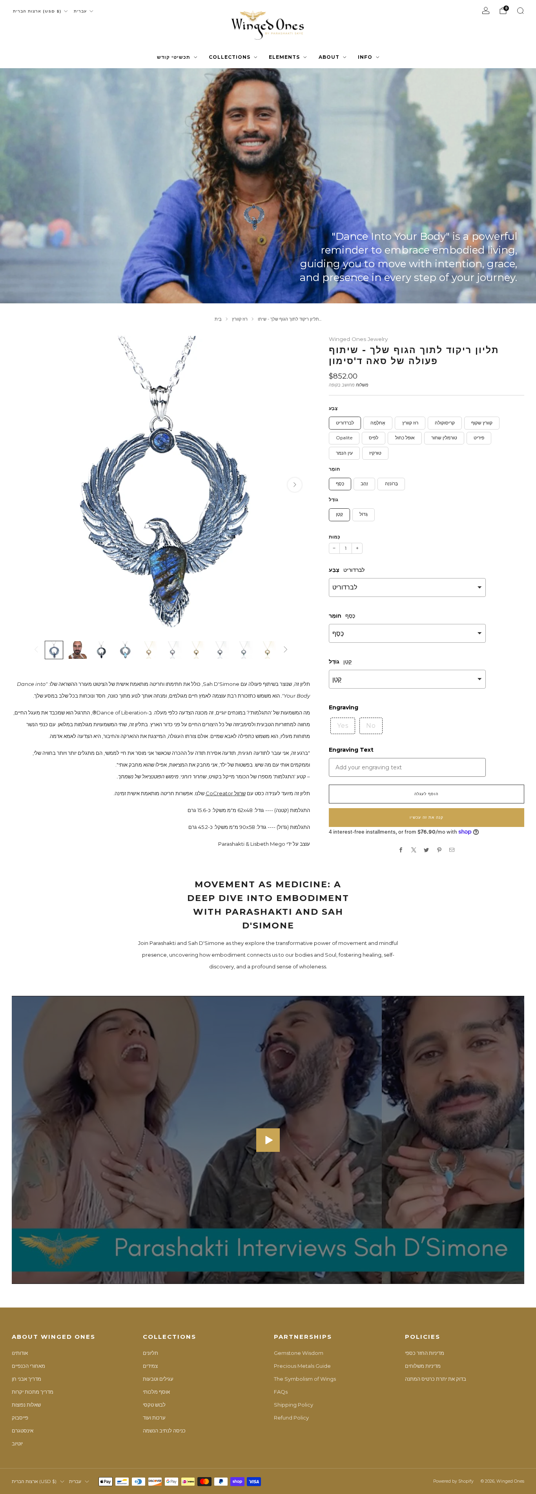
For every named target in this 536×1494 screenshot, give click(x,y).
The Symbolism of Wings (305, 1379)
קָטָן (339, 514)
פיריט (479, 438)
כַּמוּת (334, 537)
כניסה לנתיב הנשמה (164, 1430)
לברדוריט (345, 423)
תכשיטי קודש (173, 57)
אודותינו (20, 1353)
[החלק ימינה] (285, 650)
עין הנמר (344, 453)
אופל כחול (405, 438)
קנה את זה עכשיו (426, 817)
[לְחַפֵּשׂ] (520, 11)
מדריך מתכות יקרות (32, 1392)
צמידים (150, 1366)
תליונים (150, 1353)
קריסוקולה (445, 423)
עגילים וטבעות (158, 1379)
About (329, 57)
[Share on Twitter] (426, 850)
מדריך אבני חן (26, 1379)
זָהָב (364, 483)
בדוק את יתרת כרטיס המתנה (435, 1379)
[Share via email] (452, 850)
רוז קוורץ (410, 423)
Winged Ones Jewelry (358, 339)
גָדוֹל (363, 514)
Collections (229, 57)
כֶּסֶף (340, 483)
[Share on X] (414, 850)
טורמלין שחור (444, 438)
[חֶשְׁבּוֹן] (486, 11)
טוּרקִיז (375, 453)
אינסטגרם (22, 1430)
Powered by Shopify (453, 1481)
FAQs (281, 1392)
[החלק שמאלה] (36, 650)
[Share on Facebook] (401, 850)
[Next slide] (294, 485)
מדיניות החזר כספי (424, 1353)
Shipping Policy (293, 1405)
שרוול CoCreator (226, 793)
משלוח (362, 385)
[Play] (268, 1140)
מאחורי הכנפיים (28, 1366)
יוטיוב (17, 1443)
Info (365, 57)
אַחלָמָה (377, 423)
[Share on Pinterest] (439, 850)
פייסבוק (20, 1417)
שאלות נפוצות (26, 1405)
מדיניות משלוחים (423, 1366)
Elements (284, 57)
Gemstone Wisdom (298, 1353)
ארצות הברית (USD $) (37, 11)
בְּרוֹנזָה (391, 483)
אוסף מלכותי (156, 1392)
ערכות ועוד (154, 1417)
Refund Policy (291, 1417)
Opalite (344, 438)
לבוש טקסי (154, 1405)
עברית (80, 11)
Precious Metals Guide (302, 1366)
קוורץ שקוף (481, 423)
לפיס (373, 438)
